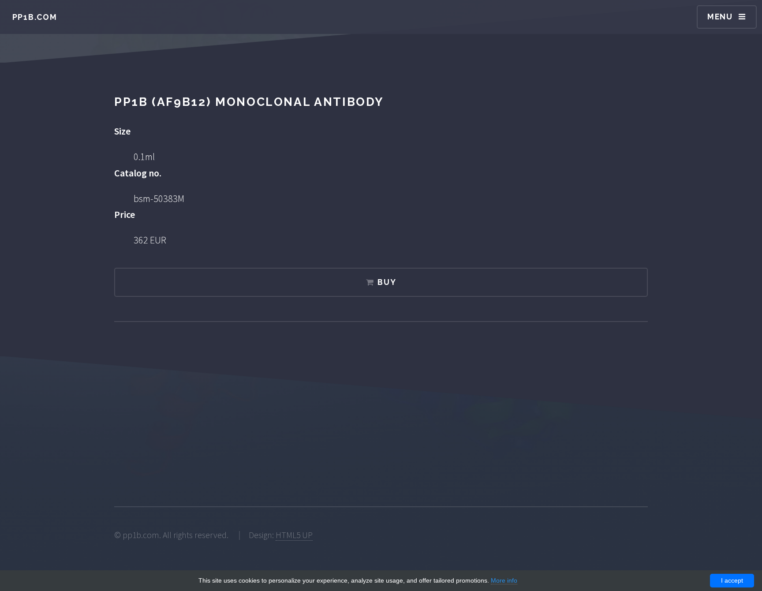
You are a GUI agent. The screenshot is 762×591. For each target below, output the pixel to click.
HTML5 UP (294, 535)
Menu (720, 16)
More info (504, 580)
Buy (386, 282)
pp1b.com (34, 17)
